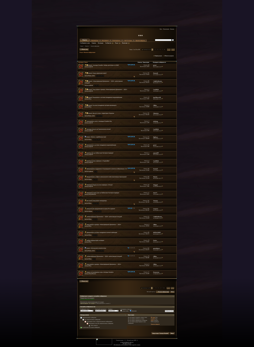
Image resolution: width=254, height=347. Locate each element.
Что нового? (105, 40)
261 (148, 208)
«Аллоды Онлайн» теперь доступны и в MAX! (106, 65)
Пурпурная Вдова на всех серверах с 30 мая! (100, 185)
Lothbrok (90, 211)
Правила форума (140, 40)
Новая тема (85, 49)
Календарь (100, 43)
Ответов (140, 62)
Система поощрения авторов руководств (104, 105)
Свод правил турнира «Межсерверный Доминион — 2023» (104, 264)
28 (148, 65)
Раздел (116, 43)
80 (148, 81)
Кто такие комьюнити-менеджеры (97, 201)
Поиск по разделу (169, 55)
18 (148, 240)
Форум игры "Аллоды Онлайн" (160, 333)
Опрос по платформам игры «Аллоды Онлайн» (100, 272)
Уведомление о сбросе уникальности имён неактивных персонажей (107, 177)
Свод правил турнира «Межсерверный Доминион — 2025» (110, 89)
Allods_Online (91, 75)
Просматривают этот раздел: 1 (88, 303)
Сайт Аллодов (128, 40)
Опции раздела (158, 55)
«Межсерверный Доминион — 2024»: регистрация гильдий (104, 216)
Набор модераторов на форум (95, 240)
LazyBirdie (90, 66)
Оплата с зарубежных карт (98, 137)
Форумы (84, 40)
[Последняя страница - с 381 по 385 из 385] (173, 50)
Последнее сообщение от (159, 62)
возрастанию (125, 311)
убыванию (134, 311)
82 (148, 176)
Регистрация (166, 29)
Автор (86, 62)
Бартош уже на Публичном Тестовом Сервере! (100, 153)
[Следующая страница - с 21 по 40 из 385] (169, 50)
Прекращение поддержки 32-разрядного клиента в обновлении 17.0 (107, 169)
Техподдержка (116, 40)
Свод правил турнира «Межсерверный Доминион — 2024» (104, 224)
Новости (87, 46)
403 (148, 248)
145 (148, 113)
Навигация (124, 43)
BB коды (153, 317)
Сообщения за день (85, 43)
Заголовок (80, 62)
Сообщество (108, 43)
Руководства (94, 40)
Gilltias (89, 99)
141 (148, 200)
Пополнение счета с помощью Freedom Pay (99, 121)
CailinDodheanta (92, 194)
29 (148, 184)
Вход (161, 29)
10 (148, 97)
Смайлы (153, 319)
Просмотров (146, 62)
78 (148, 256)
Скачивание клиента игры (98, 248)
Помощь (172, 29)
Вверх (172, 291)
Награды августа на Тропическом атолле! (99, 129)
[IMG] (152, 320)
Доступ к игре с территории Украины (103, 113)
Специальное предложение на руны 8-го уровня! (101, 209)
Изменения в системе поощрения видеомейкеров (107, 97)
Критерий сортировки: (100, 309)
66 (148, 168)
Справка (94, 43)
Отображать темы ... (85, 309)
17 (148, 192)
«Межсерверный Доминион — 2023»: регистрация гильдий (104, 256)
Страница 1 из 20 (147, 49)
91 (148, 216)
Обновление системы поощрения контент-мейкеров (102, 232)
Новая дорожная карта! (100, 73)
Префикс (110, 309)
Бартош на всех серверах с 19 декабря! (98, 161)
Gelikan (90, 179)
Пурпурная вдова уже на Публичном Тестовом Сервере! (103, 193)
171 (148, 137)
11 (164, 49)
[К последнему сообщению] (162, 66)
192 (148, 73)
